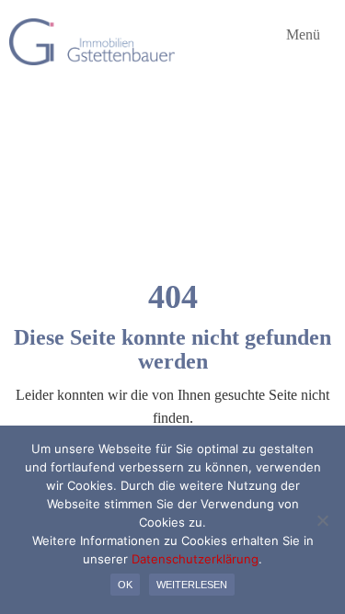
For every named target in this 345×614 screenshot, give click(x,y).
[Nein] (322, 520)
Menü (301, 35)
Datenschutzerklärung (195, 558)
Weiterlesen (191, 584)
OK (125, 584)
